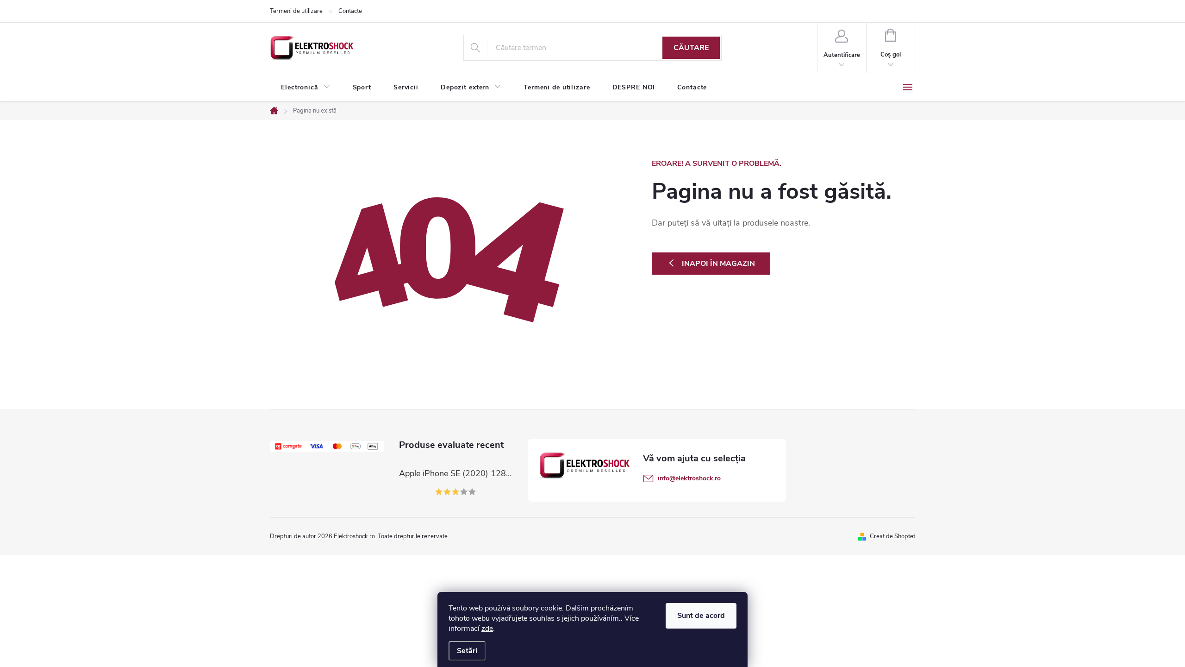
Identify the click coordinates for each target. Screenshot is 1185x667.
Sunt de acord (701, 615)
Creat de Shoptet (892, 536)
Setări (467, 651)
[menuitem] (306, 87)
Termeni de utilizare (296, 11)
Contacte (350, 11)
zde (487, 628)
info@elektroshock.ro (689, 478)
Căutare (691, 48)
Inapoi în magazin (718, 263)
